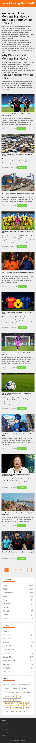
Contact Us (5, 733)
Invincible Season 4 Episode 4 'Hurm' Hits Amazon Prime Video (18, 434)
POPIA (4, 736)
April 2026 (18, 642)
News (18, 596)
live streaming (17, 708)
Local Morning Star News (17, 3)
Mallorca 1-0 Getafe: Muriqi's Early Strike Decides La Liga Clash (17, 313)
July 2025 (18, 668)
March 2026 (18, 646)
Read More (21, 129)
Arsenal (6, 688)
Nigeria (19, 704)
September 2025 (18, 661)
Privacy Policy (6, 730)
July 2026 (18, 631)
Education (18, 604)
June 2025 (18, 672)
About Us (4, 724)
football (6, 708)
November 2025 (18, 653)
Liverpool (15, 688)
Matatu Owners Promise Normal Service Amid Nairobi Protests (17, 155)
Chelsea (7, 692)
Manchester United (24, 684)
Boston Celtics (9, 704)
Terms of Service (7, 727)
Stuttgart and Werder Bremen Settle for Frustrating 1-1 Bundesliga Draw (17, 394)
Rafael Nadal (20, 712)
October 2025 (18, 657)
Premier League (9, 684)
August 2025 (18, 664)
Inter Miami (16, 692)
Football (18, 611)
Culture (18, 615)
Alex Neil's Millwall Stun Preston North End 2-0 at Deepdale (18, 552)
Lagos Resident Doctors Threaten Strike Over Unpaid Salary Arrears (17, 513)
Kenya (20, 696)
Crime (18, 618)
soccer (26, 708)
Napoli (26, 704)
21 (29, 570)
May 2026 (18, 639)
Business (18, 607)
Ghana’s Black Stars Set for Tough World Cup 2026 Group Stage (18, 232)
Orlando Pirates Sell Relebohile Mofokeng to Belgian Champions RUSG (16, 114)
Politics (18, 589)
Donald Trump (9, 712)
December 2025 (18, 650)
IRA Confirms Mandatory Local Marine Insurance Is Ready (18, 193)
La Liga (17, 700)
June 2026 (18, 635)
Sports (18, 585)
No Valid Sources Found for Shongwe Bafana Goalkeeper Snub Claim (18, 353)
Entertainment (18, 593)
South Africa (27, 692)
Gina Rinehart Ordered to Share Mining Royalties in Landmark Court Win (16, 475)
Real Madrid (8, 700)
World (18, 600)
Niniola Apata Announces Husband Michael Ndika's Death (18, 272)
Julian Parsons (5, 129)
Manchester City (9, 696)
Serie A (23, 688)
